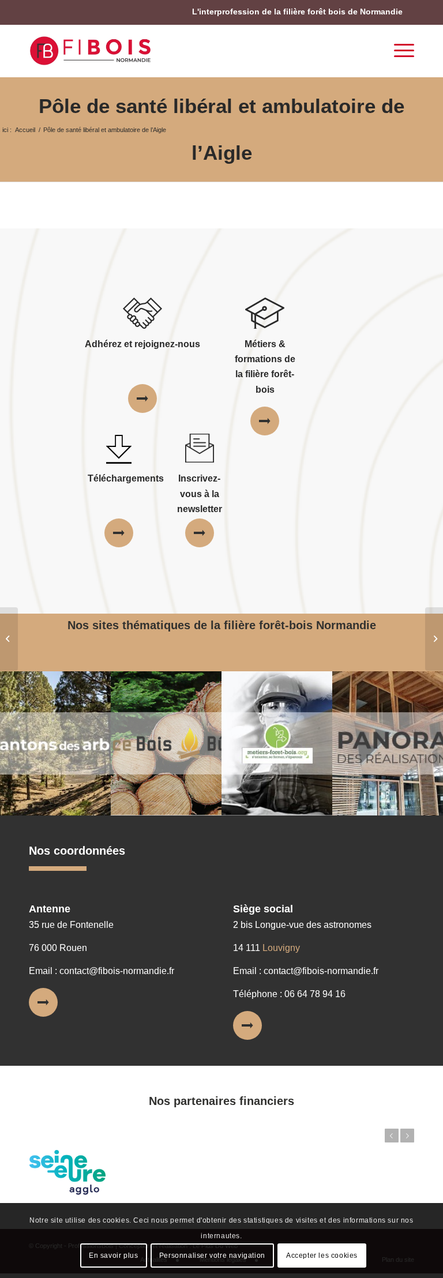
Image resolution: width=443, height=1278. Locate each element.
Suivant (407, 1135)
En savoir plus (113, 1255)
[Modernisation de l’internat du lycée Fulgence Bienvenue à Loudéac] (9, 639)
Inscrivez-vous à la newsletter (199, 493)
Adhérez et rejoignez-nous (142, 344)
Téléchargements (126, 478)
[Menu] (398, 51)
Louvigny (281, 948)
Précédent (392, 1135)
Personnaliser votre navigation (212, 1255)
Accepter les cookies (322, 1255)
